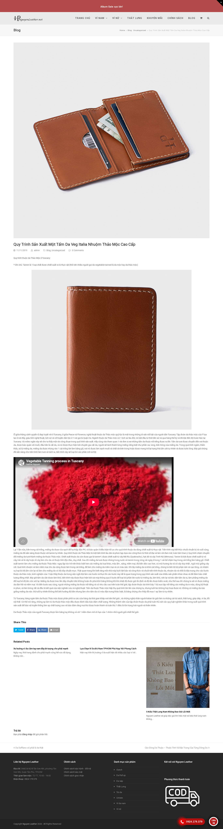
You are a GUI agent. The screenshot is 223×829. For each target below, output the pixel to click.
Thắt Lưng (121, 786)
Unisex (119, 798)
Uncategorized (58, 250)
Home (122, 30)
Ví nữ (118, 809)
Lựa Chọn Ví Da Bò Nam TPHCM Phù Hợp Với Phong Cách (108, 648)
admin (37, 250)
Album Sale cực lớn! (111, 6)
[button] (19, 630)
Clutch (119, 770)
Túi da (119, 792)
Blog (49, 250)
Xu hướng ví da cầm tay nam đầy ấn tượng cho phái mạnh (41, 648)
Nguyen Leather (30, 824)
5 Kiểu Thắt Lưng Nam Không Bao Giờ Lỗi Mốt (168, 711)
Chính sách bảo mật (73, 772)
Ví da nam (121, 803)
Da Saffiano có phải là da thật (29, 748)
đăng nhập (27, 734)
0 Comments (78, 250)
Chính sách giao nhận (74, 775)
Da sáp (119, 781)
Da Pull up (121, 775)
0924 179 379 (30, 779)
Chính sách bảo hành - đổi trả (77, 768)
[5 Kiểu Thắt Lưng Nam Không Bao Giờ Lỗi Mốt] (177, 677)
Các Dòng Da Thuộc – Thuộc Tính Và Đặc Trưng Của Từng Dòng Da (176, 748)
